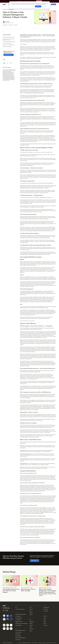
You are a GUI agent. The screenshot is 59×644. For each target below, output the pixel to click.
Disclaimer (44, 642)
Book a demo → (34, 560)
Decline (45, 6)
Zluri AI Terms (54, 642)
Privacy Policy (40, 642)
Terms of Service (49, 642)
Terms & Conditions (34, 642)
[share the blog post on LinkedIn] (4, 63)
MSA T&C (20, 642)
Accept (38, 6)
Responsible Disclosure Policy (26, 642)
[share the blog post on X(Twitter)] (7, 63)
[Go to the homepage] (4, 4)
